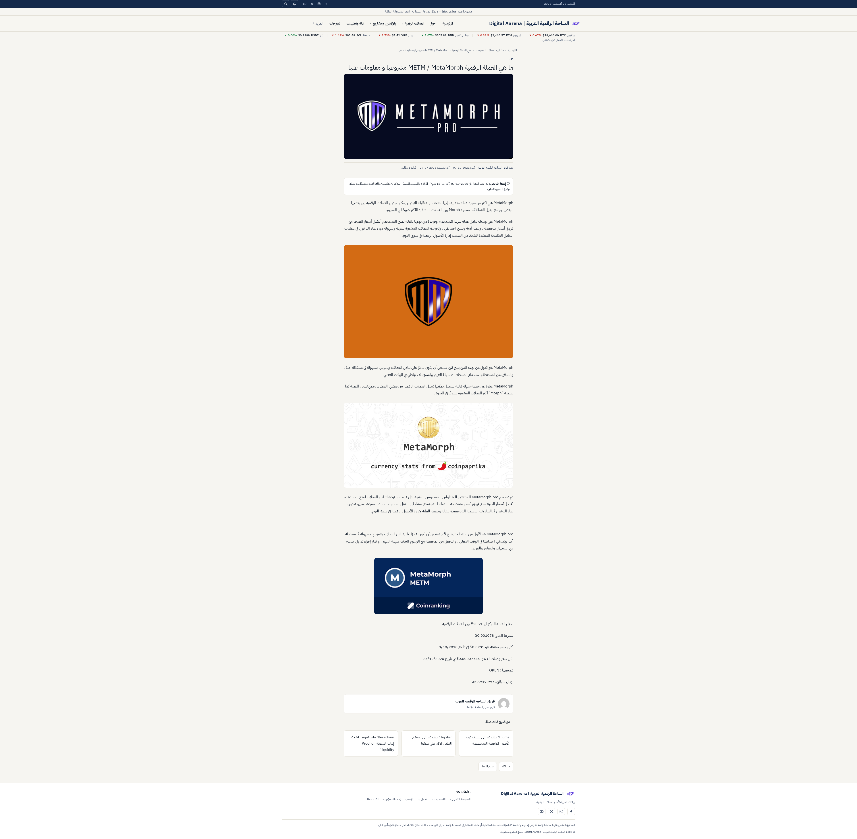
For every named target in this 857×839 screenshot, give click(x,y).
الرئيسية (448, 23)
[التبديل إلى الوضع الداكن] (294, 3)
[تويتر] (312, 4)
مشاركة (506, 766)
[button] (428, 116)
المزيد (319, 23)
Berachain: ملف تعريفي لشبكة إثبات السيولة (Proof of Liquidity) (372, 743)
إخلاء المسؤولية (392, 799)
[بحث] (285, 3)
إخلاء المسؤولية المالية (397, 11)
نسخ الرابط (487, 766)
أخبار (433, 23)
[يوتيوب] (305, 4)
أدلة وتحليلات (355, 23)
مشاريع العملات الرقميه (491, 50)
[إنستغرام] (319, 4)
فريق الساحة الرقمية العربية (493, 168)
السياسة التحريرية (460, 799)
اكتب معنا (373, 799)
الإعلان (409, 799)
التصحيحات (438, 799)
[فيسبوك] (326, 4)
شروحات (334, 23)
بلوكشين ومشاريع (384, 23)
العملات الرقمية (414, 23)
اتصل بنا (422, 799)
